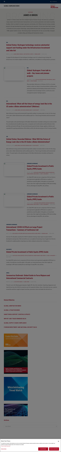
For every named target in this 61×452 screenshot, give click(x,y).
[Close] (58, 441)
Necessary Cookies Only (54, 449)
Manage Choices (3, 448)
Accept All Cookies (43, 449)
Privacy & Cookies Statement (5, 446)
